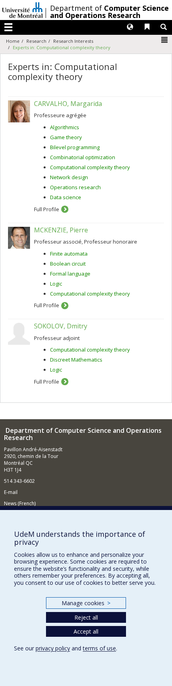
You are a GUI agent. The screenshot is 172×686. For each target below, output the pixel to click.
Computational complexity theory (90, 167)
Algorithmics (64, 127)
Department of (109, 11)
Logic (56, 283)
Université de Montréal (22, 10)
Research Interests (73, 41)
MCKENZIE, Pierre (61, 230)
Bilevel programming (75, 147)
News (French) (20, 503)
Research (36, 41)
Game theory (66, 137)
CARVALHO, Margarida (68, 103)
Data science (65, 197)
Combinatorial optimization (82, 157)
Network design (69, 177)
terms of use (99, 648)
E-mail (11, 492)
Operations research (75, 187)
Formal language (70, 273)
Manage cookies (86, 603)
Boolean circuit (68, 263)
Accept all (86, 631)
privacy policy (53, 648)
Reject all (86, 617)
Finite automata (69, 253)
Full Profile (46, 209)
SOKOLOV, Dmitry (60, 326)
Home (13, 41)
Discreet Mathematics (76, 359)
